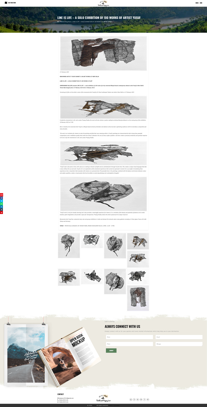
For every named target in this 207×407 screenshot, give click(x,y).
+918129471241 (63, 400)
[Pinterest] (141, 399)
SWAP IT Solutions (114, 405)
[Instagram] (134, 399)
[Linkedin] (137, 399)
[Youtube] (131, 399)
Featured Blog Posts (65, 21)
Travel (94, 405)
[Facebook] (144, 399)
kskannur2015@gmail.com (66, 398)
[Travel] (103, 3)
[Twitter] (148, 399)
